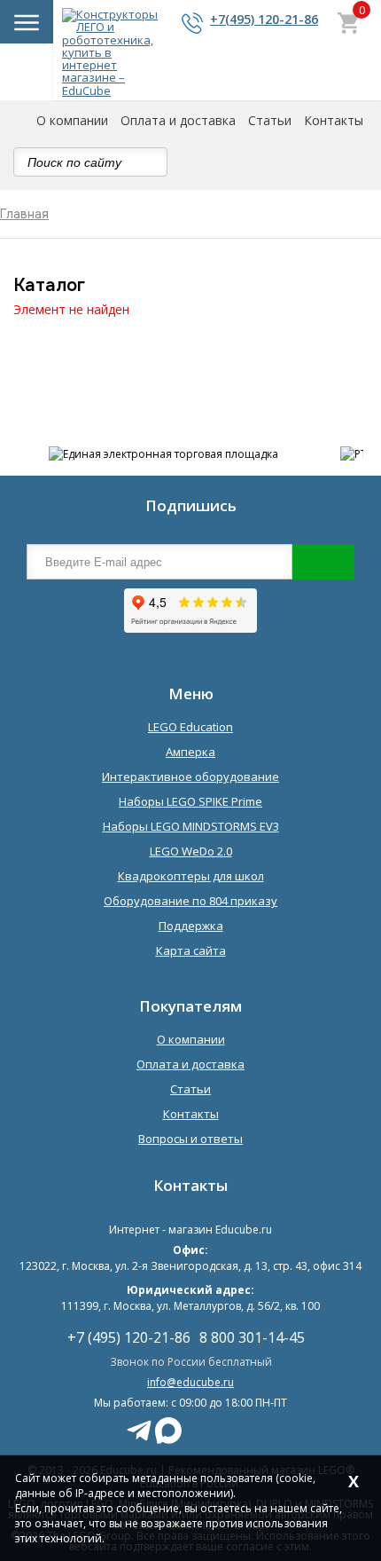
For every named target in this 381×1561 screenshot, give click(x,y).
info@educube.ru (190, 1382)
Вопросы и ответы (190, 1139)
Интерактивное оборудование (190, 776)
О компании (72, 120)
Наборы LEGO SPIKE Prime (190, 801)
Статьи (270, 120)
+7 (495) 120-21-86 (128, 1337)
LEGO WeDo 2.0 (191, 851)
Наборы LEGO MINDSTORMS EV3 (191, 826)
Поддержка (191, 926)
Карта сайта (191, 950)
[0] (348, 24)
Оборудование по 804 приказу (190, 901)
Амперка (190, 752)
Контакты (333, 120)
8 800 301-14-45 (252, 1337)
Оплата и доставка (178, 120)
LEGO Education (190, 727)
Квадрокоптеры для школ (191, 876)
